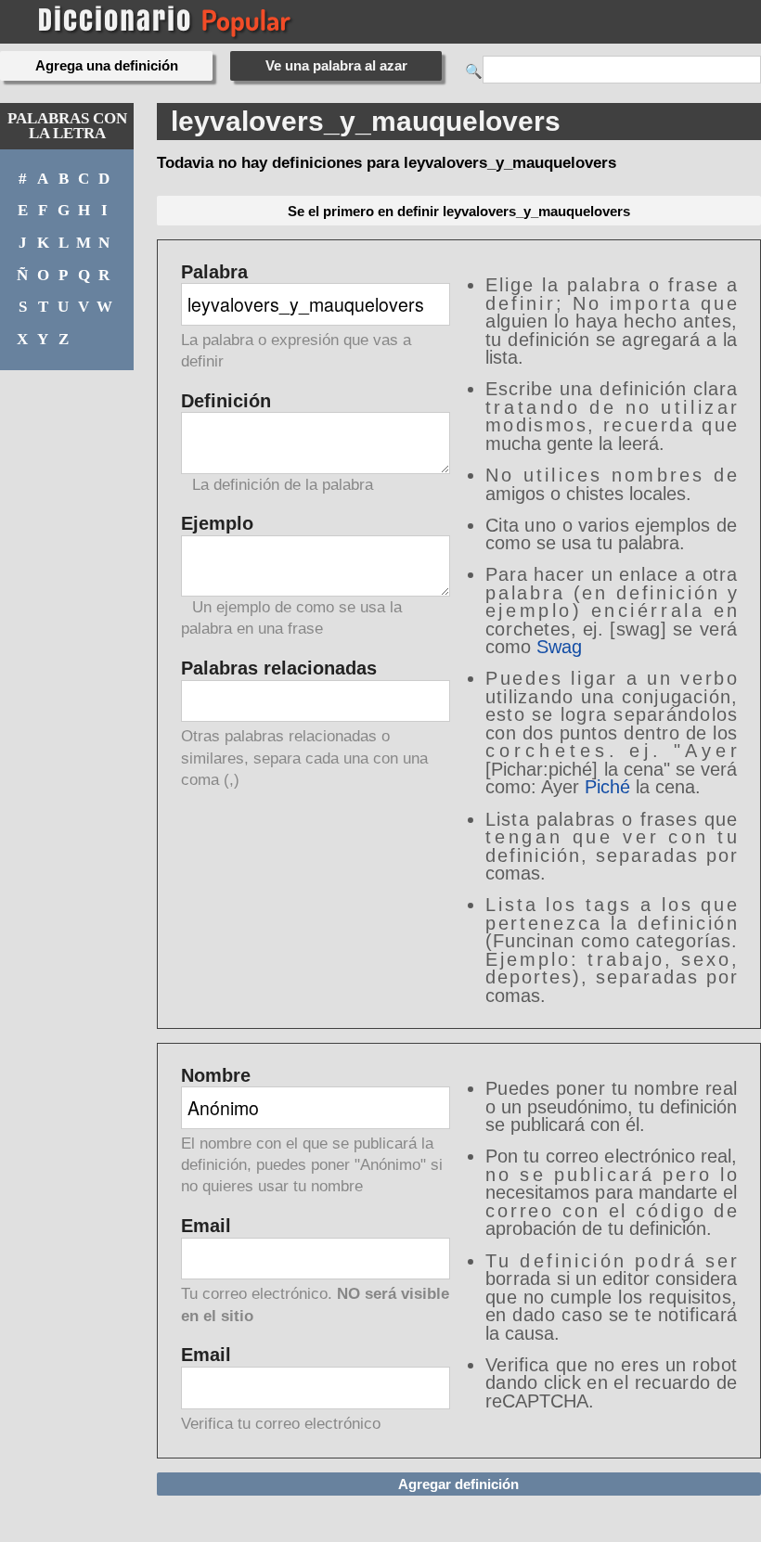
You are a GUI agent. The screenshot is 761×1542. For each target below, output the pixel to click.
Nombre (312, 1131)
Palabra (296, 317)
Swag (559, 646)
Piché (607, 787)
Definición (277, 443)
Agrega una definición (106, 65)
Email (315, 1271)
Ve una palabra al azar (336, 65)
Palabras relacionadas (304, 724)
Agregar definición (458, 1484)
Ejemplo (291, 576)
